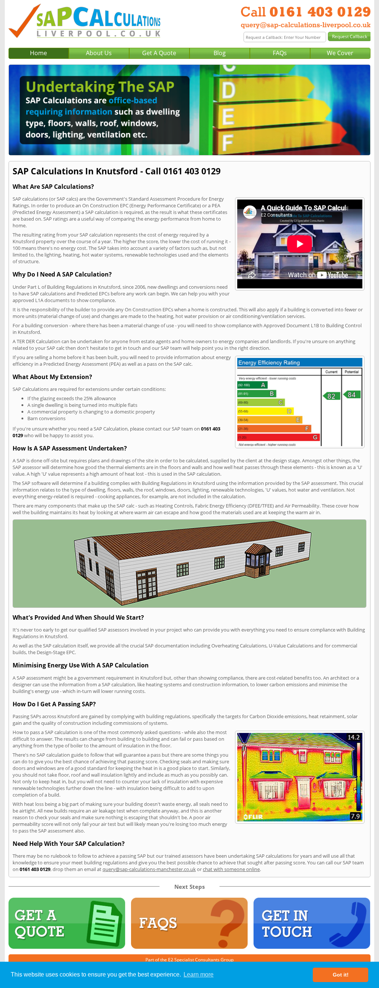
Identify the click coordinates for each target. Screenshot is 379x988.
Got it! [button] (341, 975)
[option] (189, 109)
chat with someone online (231, 869)
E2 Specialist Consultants (193, 960)
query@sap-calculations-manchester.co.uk (149, 869)
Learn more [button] (199, 974)
